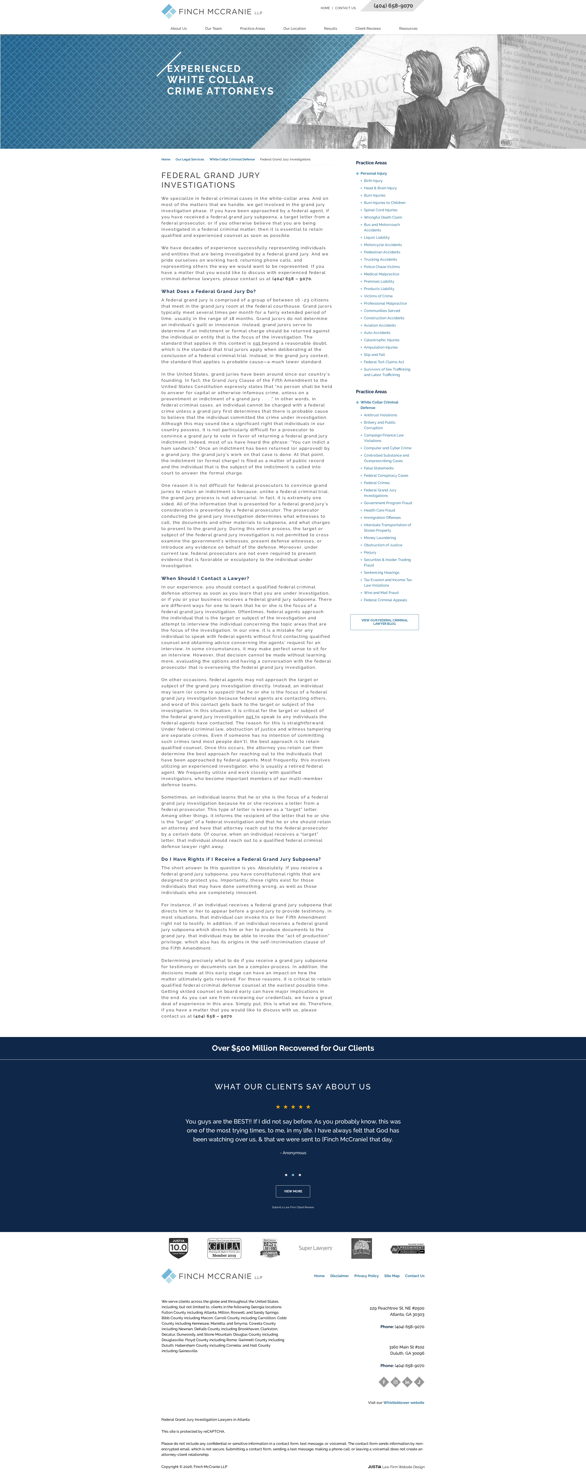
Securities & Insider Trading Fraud (387, 562)
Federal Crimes (377, 483)
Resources (408, 28)
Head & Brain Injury (380, 188)
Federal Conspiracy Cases (386, 475)
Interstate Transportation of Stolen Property (387, 528)
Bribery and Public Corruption (380, 425)
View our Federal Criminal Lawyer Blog (384, 621)
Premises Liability (379, 281)
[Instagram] (395, 1382)
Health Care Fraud (379, 510)
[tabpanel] (293, 1129)
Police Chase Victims (382, 267)
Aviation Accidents (380, 325)
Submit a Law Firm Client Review (293, 1207)
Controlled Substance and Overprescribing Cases (386, 458)
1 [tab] (286, 1175)
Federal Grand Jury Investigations (380, 493)
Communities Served (382, 311)
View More (293, 1191)
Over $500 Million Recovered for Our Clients (293, 1048)
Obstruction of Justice (383, 545)
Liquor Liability (377, 237)
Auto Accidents (377, 332)
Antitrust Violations (380, 415)
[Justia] (419, 1382)
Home (325, 8)
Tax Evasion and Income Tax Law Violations (388, 583)
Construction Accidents (384, 318)
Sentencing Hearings (381, 572)
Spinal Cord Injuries (380, 210)
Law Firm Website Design (396, 1467)
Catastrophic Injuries (381, 340)
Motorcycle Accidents (383, 245)
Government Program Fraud (388, 503)
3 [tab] (299, 1175)
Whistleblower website (403, 1402)
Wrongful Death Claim (383, 217)
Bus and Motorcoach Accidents (382, 227)
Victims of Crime (378, 296)
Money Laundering (380, 538)
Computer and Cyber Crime (387, 448)
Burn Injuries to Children (384, 202)
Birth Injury (373, 181)
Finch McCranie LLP (210, 1467)
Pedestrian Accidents (382, 252)
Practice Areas (252, 28)
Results (330, 28)
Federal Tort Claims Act (384, 362)
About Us (179, 28)
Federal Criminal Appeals (385, 600)
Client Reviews (368, 28)
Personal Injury (374, 173)
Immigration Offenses (382, 517)
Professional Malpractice (385, 303)
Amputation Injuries (381, 347)
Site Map (392, 1276)
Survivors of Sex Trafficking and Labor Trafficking (387, 372)
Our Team (213, 28)
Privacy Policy (366, 1276)
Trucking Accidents (380, 259)
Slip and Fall (374, 354)
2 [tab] (293, 1175)
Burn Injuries (374, 195)
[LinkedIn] (407, 1382)
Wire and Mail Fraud (381, 592)
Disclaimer (339, 1276)
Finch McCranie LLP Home (211, 11)
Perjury (370, 552)
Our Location (294, 28)
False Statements (379, 468)
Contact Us (345, 8)
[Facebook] (384, 1382)
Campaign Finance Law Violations (384, 438)
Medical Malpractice (381, 274)
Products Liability (379, 289)
